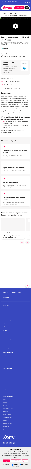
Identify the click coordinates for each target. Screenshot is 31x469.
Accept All (6, 461)
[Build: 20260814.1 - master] (7, 8)
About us (5, 292)
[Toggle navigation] (27, 7)
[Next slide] (27, 242)
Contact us (6, 297)
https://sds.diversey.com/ (7, 132)
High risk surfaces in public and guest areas (16, 15)
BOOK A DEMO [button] (19, 7)
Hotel (15, 13)
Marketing (16, 466)
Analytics (15, 464)
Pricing (20, 292)
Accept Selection (15, 461)
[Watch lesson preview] (15, 26)
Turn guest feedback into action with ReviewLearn (9, 2)
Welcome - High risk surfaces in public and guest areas (11, 236)
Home (4, 13)
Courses (10, 13)
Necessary (7, 464)
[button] (26, 2)
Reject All (24, 461)
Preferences (24, 464)
